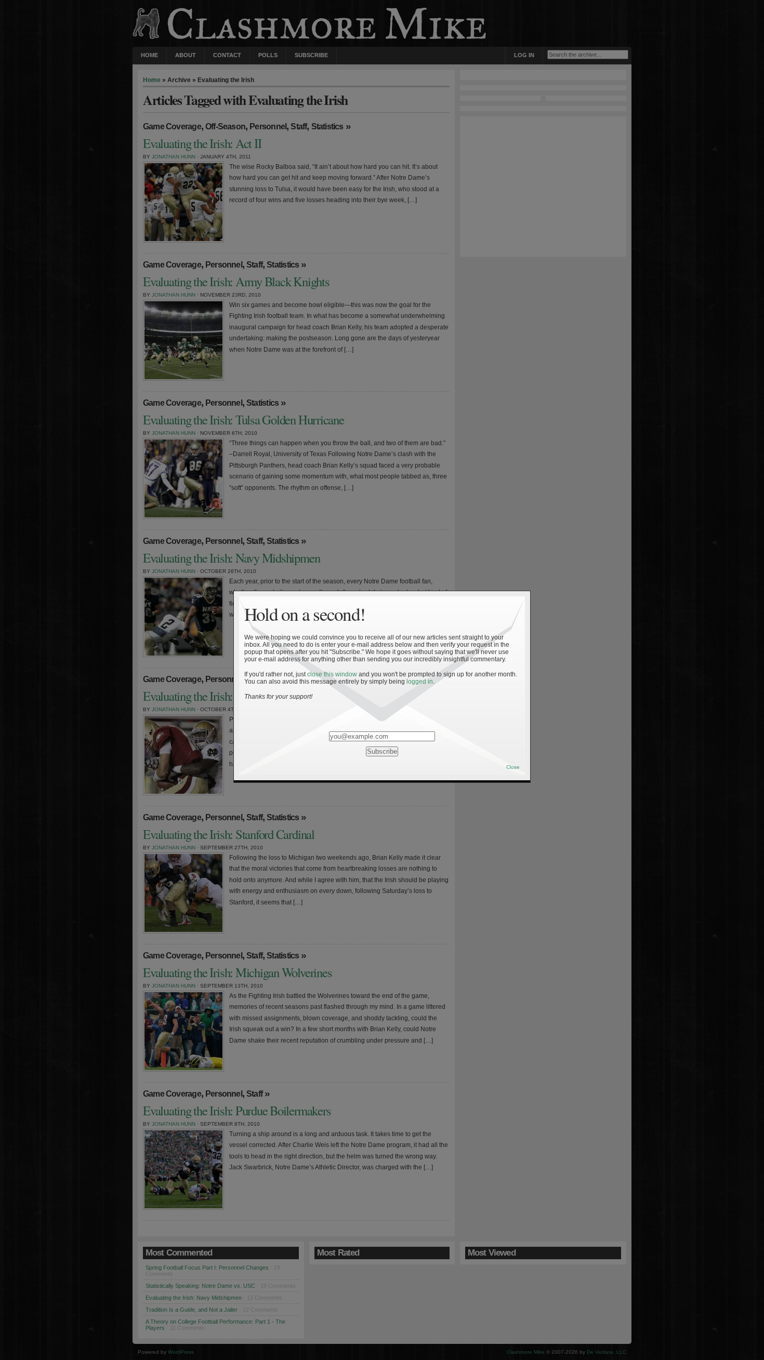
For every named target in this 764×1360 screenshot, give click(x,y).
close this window (332, 674)
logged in (419, 681)
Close (513, 767)
